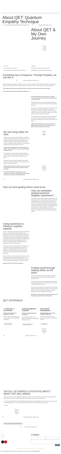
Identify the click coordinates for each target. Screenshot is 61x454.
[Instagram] (2, 441)
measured (23, 70)
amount (10, 70)
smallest (7, 70)
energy (14, 70)
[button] (30, 13)
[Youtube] (5, 441)
